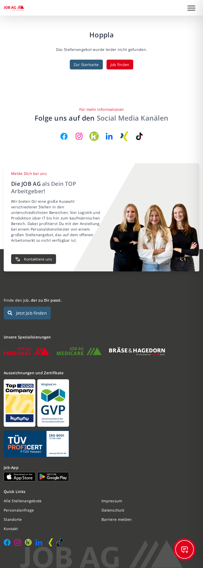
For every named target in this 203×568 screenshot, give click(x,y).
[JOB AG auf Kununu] (94, 136)
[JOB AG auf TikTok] (139, 136)
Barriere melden (117, 519)
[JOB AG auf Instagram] (79, 136)
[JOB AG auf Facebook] (64, 136)
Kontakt (11, 528)
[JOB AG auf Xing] (124, 136)
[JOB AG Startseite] (14, 8)
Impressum (112, 500)
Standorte (13, 519)
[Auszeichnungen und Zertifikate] (101, 403)
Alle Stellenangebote (23, 500)
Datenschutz (113, 510)
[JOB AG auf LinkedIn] (109, 136)
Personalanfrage (19, 510)
